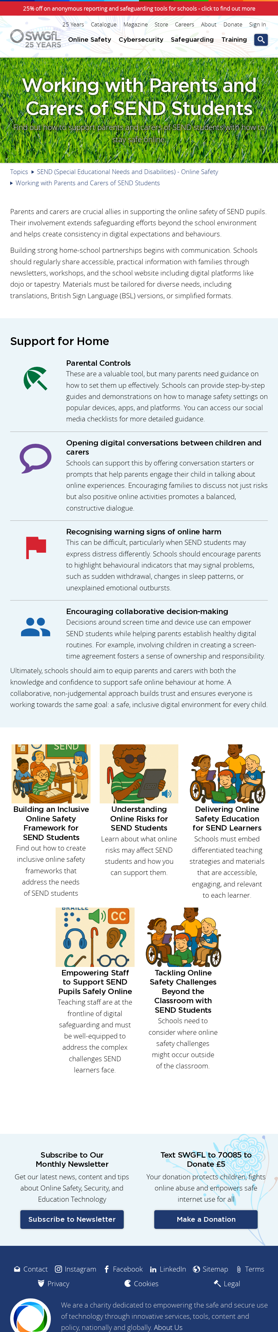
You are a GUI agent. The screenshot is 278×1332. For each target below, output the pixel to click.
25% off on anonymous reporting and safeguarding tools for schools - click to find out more (139, 8)
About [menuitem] (209, 24)
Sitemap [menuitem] (215, 1269)
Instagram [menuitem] (80, 1269)
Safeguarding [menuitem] (192, 40)
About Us (168, 1327)
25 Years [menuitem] (73, 24)
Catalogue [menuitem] (104, 24)
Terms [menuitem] (254, 1269)
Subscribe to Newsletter (72, 1219)
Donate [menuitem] (232, 24)
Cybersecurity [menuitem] (141, 40)
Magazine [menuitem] (135, 24)
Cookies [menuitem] (146, 1283)
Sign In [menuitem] (257, 24)
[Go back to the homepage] (35, 38)
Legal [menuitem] (232, 1283)
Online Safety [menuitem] (89, 40)
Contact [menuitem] (35, 1269)
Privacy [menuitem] (58, 1283)
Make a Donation (206, 1219)
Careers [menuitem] (184, 24)
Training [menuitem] (234, 40)
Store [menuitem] (161, 24)
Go (261, 40)
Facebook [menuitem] (128, 1269)
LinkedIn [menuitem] (173, 1269)
